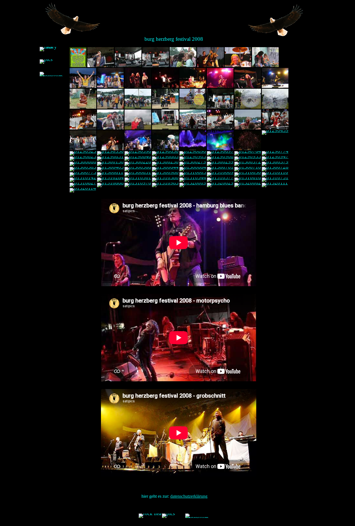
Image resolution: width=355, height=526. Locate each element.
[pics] (46, 61)
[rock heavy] (51, 49)
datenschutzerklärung (188, 496)
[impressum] (51, 74)
